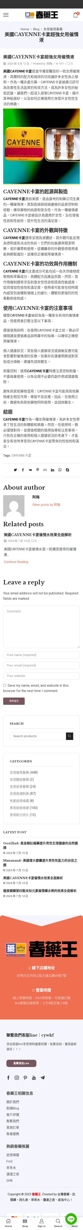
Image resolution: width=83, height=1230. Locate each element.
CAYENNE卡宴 (20, 315)
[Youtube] (34, 1078)
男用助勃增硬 (19, 808)
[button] (75, 549)
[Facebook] (23, 470)
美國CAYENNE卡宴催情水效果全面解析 (38, 535)
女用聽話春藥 (19, 780)
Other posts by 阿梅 (46, 505)
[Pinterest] (37, 470)
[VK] (30, 470)
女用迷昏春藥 (19, 787)
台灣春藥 (63, 1194)
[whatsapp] (60, 470)
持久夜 (23, 1199)
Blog (36, 29)
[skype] (66, 470)
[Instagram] (17, 1078)
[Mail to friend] (45, 470)
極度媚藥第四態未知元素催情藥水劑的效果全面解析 (40, 891)
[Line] (71, 1219)
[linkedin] (52, 470)
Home (25, 29)
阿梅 (49, 63)
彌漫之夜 (49, 1199)
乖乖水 (35, 1199)
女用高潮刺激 (19, 794)
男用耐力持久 (19, 815)
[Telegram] (42, 1078)
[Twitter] (16, 470)
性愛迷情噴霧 (19, 801)
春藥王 (36, 1194)
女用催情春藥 (53, 29)
